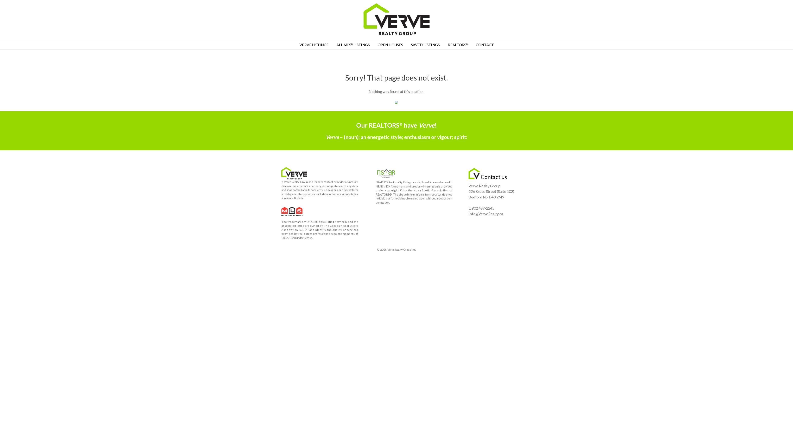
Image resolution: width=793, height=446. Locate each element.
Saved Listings (425, 45)
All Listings (353, 45)
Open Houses (390, 45)
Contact (485, 45)
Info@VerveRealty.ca (486, 213)
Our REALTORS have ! (396, 125)
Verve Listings (313, 45)
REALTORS (458, 45)
